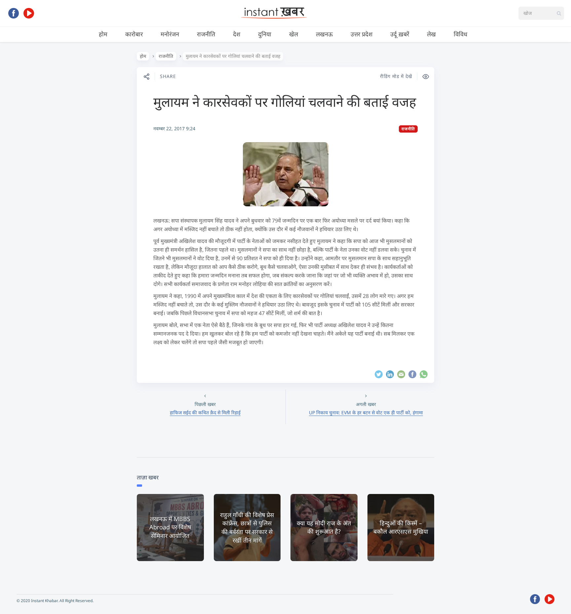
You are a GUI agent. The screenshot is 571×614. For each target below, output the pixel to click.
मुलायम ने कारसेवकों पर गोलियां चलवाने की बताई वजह (284, 102)
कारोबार (134, 34)
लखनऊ (324, 34)
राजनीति (206, 34)
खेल (293, 34)
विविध (460, 34)
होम (103, 34)
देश (236, 34)
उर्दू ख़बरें (399, 34)
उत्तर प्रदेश (361, 34)
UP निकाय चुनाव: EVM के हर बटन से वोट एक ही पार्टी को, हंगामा (366, 412)
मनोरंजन (170, 34)
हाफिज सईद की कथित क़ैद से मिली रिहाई (205, 412)
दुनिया (264, 34)
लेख (431, 34)
